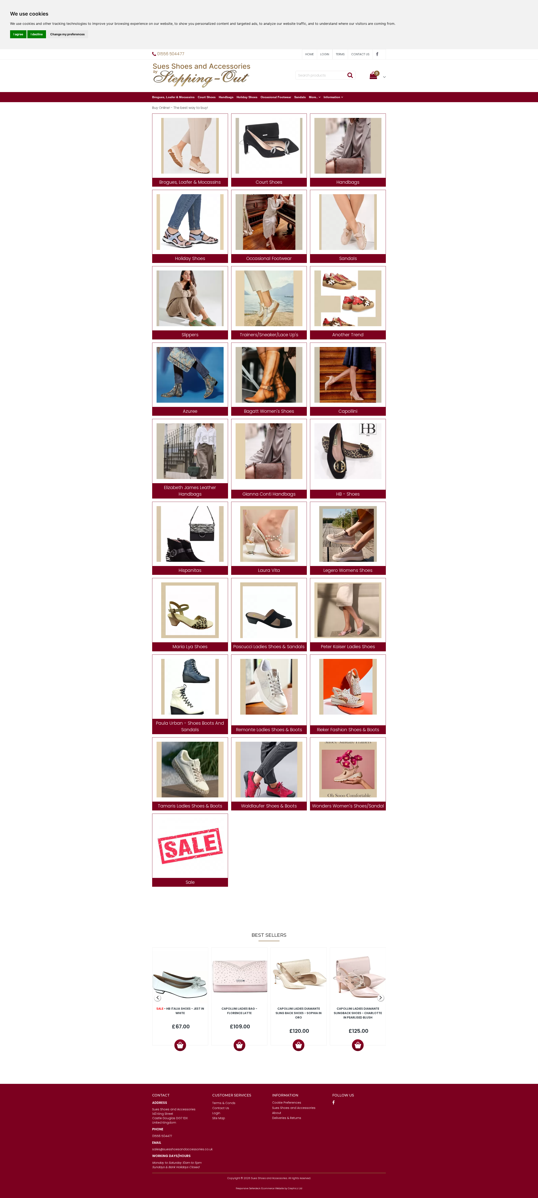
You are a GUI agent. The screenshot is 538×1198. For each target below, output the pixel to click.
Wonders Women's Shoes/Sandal (348, 806)
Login (324, 54)
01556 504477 (162, 1136)
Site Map (218, 1118)
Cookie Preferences (286, 1102)
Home (309, 54)
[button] (378, 75)
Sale (190, 882)
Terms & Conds (223, 1103)
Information (332, 97)
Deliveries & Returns (286, 1118)
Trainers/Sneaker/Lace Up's (269, 335)
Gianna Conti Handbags (269, 494)
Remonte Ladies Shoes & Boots (269, 730)
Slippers (190, 335)
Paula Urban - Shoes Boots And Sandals (190, 726)
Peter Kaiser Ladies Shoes (348, 647)
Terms (340, 54)
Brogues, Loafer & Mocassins (173, 97)
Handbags (226, 97)
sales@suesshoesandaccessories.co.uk (182, 1149)
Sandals (300, 97)
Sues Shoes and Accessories (293, 1108)
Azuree (190, 411)
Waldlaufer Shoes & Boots (269, 806)
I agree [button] (18, 34)
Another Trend (348, 335)
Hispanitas (190, 570)
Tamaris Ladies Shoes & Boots (190, 806)
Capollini (348, 411)
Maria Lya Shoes (190, 647)
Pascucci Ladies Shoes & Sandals (269, 647)
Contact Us (360, 54)
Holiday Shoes (247, 97)
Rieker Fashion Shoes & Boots (348, 730)
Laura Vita (269, 570)
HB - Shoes (348, 494)
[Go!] (350, 75)
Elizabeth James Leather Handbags (190, 490)
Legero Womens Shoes (347, 570)
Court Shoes (207, 97)
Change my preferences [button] (67, 34)
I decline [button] (37, 34)
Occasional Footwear (276, 97)
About (276, 1113)
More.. (313, 97)
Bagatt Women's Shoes (269, 411)
